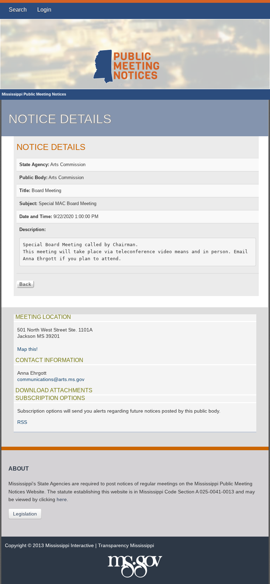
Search (18, 10)
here (62, 499)
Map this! (27, 349)
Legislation (25, 514)
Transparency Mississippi (126, 545)
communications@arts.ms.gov (50, 379)
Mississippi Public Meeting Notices (34, 94)
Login (44, 10)
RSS (22, 422)
